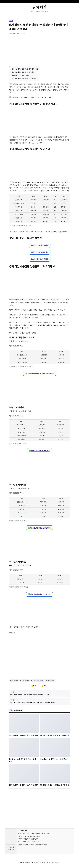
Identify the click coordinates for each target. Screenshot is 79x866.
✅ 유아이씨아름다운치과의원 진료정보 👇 (39, 373)
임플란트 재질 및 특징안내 (39, 252)
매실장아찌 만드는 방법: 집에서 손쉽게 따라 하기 (29, 836)
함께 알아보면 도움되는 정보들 (20, 75)
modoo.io (56, 862)
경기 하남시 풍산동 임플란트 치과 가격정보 (24, 78)
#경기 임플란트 (14, 680)
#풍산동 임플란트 (50, 680)
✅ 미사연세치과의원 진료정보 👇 (39, 594)
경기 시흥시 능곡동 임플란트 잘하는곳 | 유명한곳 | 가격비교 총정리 (31, 694)
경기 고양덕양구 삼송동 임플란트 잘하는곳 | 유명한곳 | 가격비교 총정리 (32, 702)
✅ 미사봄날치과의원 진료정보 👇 (39, 528)
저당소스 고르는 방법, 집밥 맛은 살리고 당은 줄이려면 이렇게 (32, 844)
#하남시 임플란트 (24, 680)
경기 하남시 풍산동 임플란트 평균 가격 (23, 72)
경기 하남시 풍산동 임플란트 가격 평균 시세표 (25, 69)
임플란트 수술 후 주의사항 (39, 245)
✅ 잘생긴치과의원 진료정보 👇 (39, 451)
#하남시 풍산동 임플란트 (37, 680)
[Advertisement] (39, 51)
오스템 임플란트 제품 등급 (39, 259)
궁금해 (10, 20)
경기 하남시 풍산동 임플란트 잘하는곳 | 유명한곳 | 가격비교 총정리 (34, 833)
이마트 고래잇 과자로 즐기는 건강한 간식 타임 (29, 842)
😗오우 (44, 686)
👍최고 (34, 686)
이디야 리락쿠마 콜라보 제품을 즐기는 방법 (28, 839)
